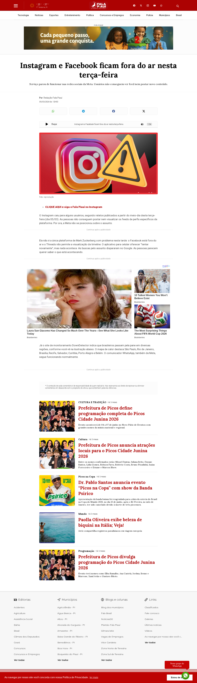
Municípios (164, 15)
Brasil (179, 15)
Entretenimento (72, 15)
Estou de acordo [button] (179, 677)
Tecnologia (23, 15)
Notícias (39, 15)
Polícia (149, 15)
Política (90, 15)
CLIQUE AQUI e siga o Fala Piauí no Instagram (73, 206)
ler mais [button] (94, 677)
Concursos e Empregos (112, 15)
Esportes (53, 15)
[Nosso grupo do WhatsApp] (185, 676)
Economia (135, 15)
